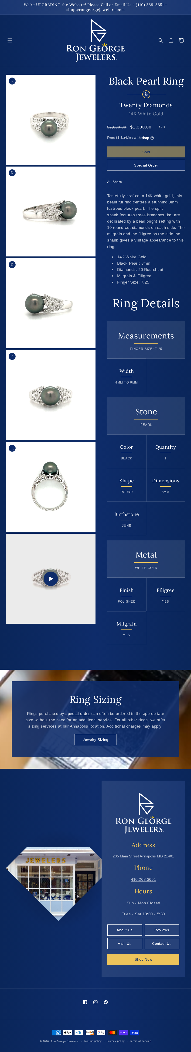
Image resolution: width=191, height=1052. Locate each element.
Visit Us (125, 943)
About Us (125, 930)
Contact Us (162, 943)
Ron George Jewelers (64, 1041)
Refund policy (93, 1041)
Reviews (161, 930)
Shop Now (143, 959)
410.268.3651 (143, 879)
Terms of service (140, 1041)
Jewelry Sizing (95, 740)
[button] (10, 40)
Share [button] (117, 182)
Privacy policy (116, 1041)
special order (77, 713)
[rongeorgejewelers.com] (143, 813)
